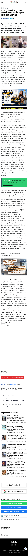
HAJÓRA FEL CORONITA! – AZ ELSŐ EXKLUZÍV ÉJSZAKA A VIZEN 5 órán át (15, 401)
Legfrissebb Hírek (15, 485)
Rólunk (5, 548)
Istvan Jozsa (9, 375)
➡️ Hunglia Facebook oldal (10, 516)
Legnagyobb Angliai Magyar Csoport (15, 511)
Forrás (3, 323)
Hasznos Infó (5, 550)
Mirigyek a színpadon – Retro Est (12, 406)
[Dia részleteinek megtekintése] (14, 97)
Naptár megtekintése (5, 409)
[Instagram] (15, 545)
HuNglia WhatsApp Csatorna (15, 503)
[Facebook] (12, 545)
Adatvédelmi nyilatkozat (13, 548)
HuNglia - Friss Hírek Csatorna (15, 507)
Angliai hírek (21, 548)
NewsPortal (4, 535)
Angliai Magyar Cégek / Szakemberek (17, 550)
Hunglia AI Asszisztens (16, 491)
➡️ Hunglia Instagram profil (10, 519)
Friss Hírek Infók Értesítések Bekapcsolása (12, 377)
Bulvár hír (5, 8)
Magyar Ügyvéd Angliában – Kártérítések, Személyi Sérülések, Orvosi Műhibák (11, 389)
